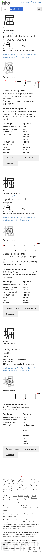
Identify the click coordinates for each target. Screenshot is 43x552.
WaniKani (13, 516)
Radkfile (34, 496)
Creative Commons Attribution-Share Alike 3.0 (16, 536)
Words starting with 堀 (10, 368)
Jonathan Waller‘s (21, 548)
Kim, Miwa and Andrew (27, 480)
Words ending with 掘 (28, 217)
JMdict (15, 496)
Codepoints (10, 163)
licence (22, 502)
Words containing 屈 (10, 57)
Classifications (30, 158)
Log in (40, 2)
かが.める (21, 39)
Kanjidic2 (20, 496)
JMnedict (26, 496)
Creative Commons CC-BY (19, 508)
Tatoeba (25, 506)
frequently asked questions (14, 486)
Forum (22, 2)
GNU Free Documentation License (15, 544)
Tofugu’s (26, 514)
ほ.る (9, 202)
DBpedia (23, 540)
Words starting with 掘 (10, 217)
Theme (33, 2)
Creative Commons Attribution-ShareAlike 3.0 (25, 542)
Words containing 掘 (10, 220)
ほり (9, 352)
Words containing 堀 (10, 370)
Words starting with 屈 (10, 54)
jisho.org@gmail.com (10, 484)
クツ (8, 42)
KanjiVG (31, 532)
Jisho (5, 3)
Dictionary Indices (12, 158)
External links (24, 57)
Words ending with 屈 (28, 54)
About (27, 2)
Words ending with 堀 (28, 368)
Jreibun (37, 508)
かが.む (10, 39)
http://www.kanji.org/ (21, 524)
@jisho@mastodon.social (25, 482)
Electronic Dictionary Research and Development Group (20, 499)
